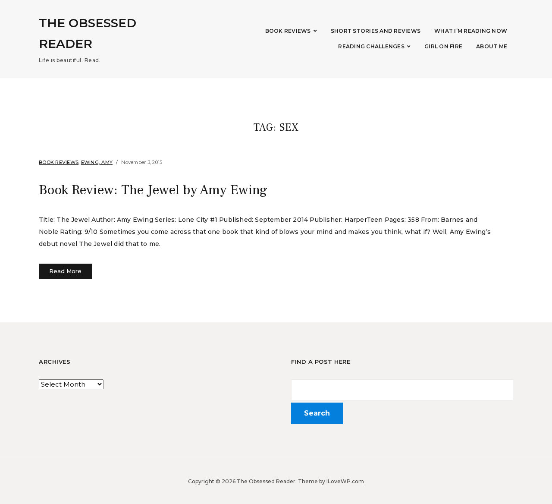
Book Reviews (288, 31)
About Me (491, 46)
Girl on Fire (443, 46)
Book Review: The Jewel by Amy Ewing (153, 190)
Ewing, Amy (97, 162)
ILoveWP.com (345, 481)
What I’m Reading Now (470, 31)
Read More (65, 271)
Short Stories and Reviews (375, 31)
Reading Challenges (371, 46)
